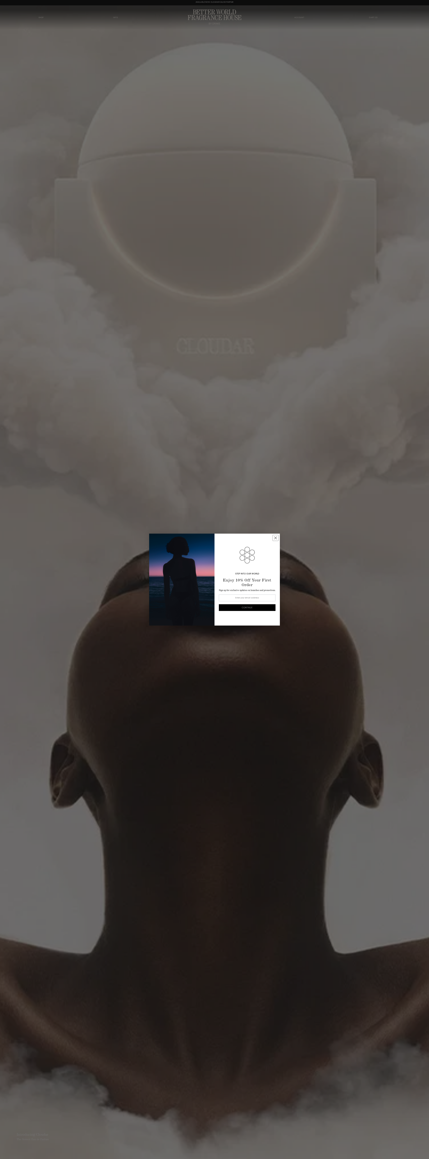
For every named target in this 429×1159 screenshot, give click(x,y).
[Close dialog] (276, 538)
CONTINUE (247, 607)
